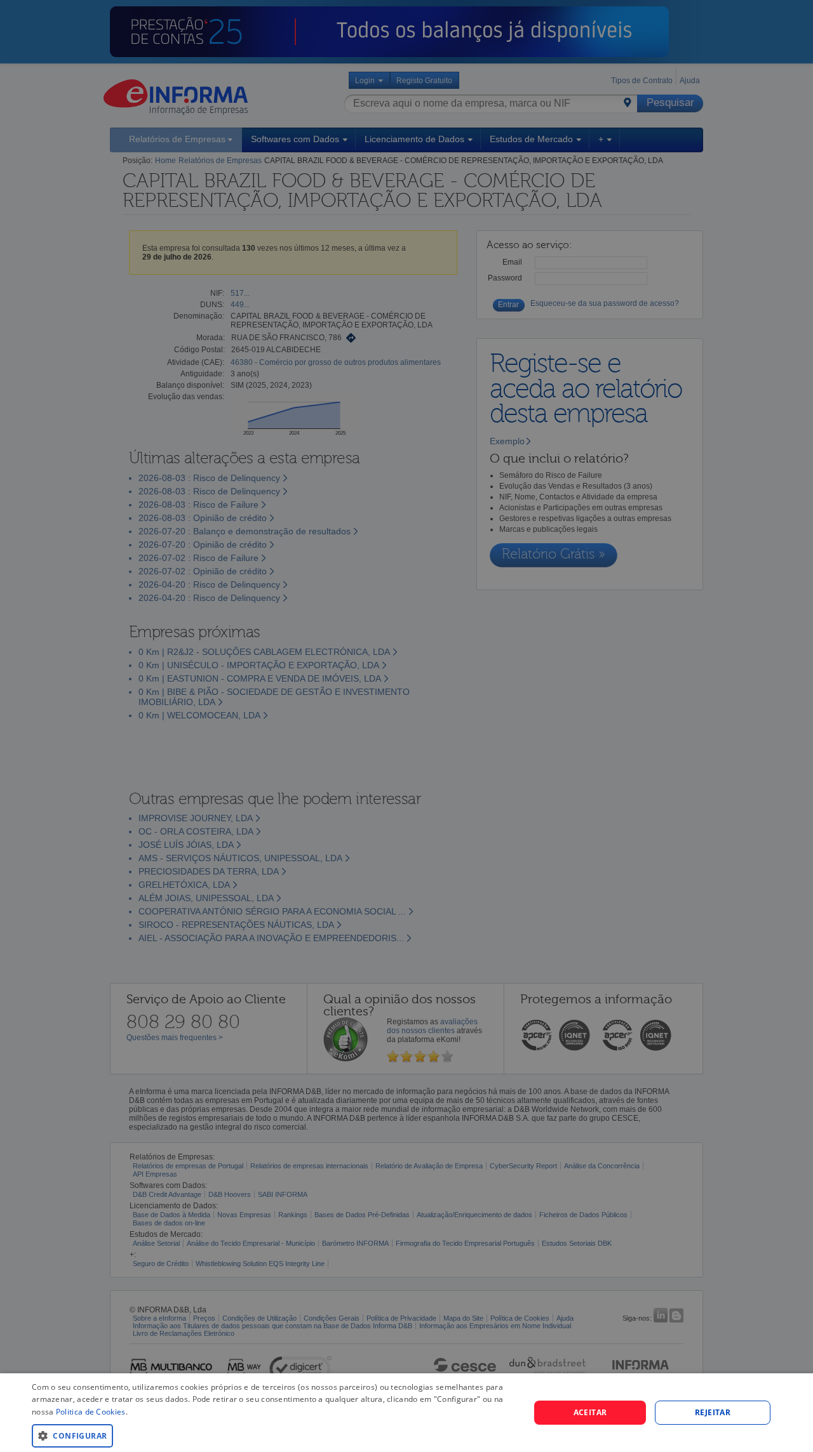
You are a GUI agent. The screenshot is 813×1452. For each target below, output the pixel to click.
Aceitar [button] (590, 1412)
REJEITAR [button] (712, 1412)
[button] (273, 1435)
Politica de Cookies (91, 1411)
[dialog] (406, 1412)
